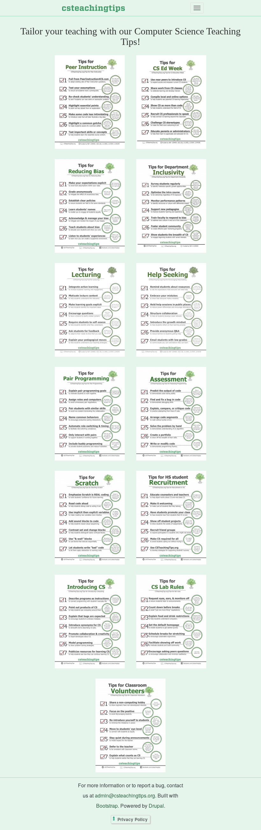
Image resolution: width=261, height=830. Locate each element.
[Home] (93, 8)
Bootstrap (107, 805)
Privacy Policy (132, 819)
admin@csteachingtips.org (125, 795)
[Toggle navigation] (197, 8)
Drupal (156, 805)
